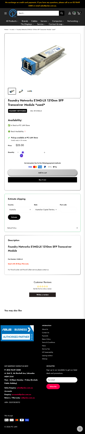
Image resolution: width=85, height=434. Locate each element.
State (35, 205)
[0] (78, 13)
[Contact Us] (74, 13)
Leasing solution (47, 355)
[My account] (70, 13)
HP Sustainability (47, 352)
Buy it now (42, 180)
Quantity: (11, 152)
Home (6, 30)
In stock (12, 30)
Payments (45, 336)
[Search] (61, 13)
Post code (63, 205)
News (44, 346)
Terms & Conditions (48, 342)
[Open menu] (5, 13)
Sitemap (44, 359)
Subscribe (53, 386)
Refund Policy (11, 228)
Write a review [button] (43, 294)
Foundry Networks (17, 111)
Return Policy (46, 339)
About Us (45, 329)
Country (11, 205)
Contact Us (45, 332)
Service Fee (46, 349)
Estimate (14, 217)
